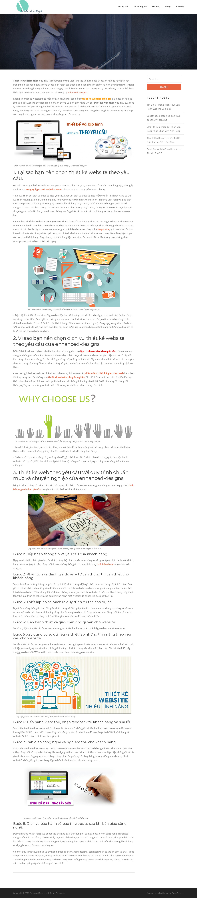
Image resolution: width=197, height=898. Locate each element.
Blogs (168, 6)
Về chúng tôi (140, 6)
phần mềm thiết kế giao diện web (104, 373)
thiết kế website (105, 564)
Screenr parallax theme (157, 893)
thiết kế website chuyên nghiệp (66, 377)
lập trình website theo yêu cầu (98, 351)
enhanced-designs (77, 92)
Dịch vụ (156, 6)
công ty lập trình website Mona (44, 189)
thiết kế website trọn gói (96, 98)
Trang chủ (123, 6)
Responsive (103, 229)
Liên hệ (180, 6)
